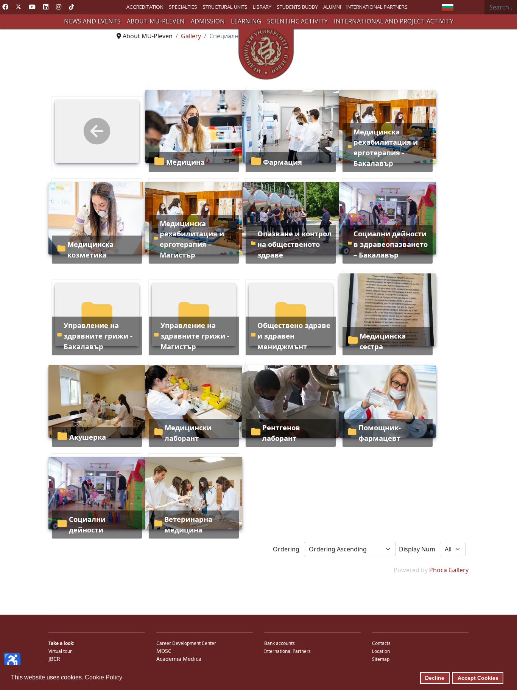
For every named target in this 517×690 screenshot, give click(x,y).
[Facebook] (5, 7)
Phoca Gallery (449, 570)
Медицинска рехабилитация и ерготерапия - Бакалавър (385, 147)
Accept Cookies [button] (478, 678)
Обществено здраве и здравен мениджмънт (293, 335)
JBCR (54, 658)
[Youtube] (32, 7)
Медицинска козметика (90, 249)
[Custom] (71, 7)
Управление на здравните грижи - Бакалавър (98, 335)
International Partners (287, 651)
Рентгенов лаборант (281, 433)
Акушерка (87, 437)
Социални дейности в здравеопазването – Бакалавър (390, 244)
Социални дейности (87, 524)
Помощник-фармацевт (379, 433)
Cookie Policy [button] (103, 677)
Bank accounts (279, 643)
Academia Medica (178, 658)
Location (381, 651)
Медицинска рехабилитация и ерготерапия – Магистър (192, 239)
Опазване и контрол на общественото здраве (294, 244)
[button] (92, 21)
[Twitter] (18, 7)
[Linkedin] (45, 7)
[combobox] (500, 7)
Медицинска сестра (383, 341)
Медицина (185, 162)
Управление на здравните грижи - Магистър (194, 335)
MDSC (163, 650)
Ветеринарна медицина (188, 524)
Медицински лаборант (188, 433)
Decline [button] (434, 678)
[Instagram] (58, 7)
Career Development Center (186, 643)
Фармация (282, 162)
